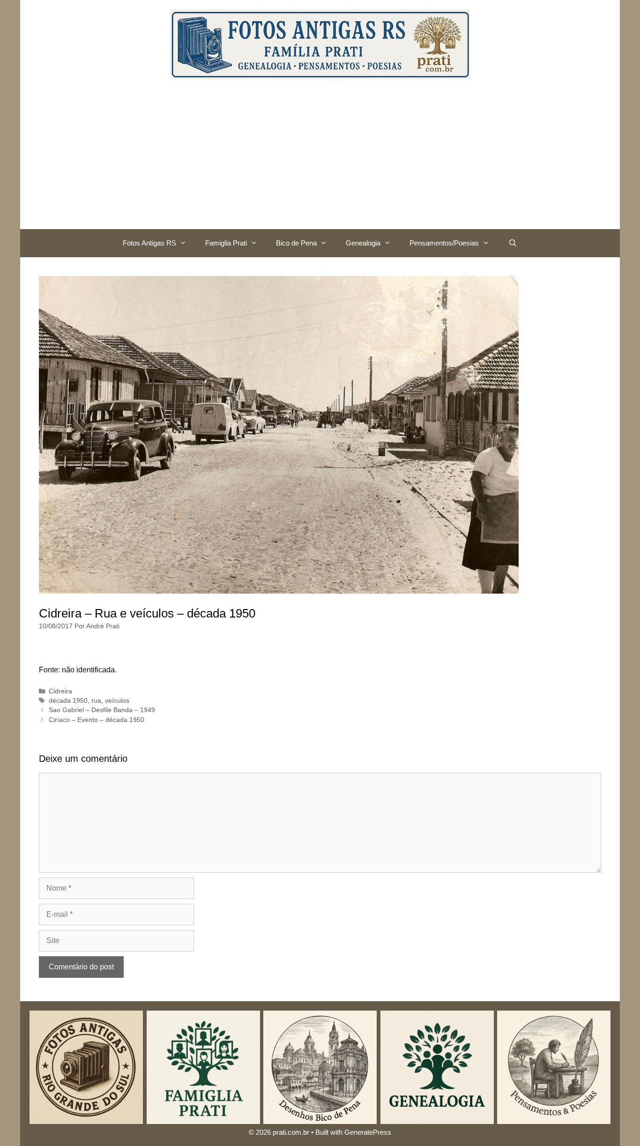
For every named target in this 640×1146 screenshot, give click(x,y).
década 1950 (68, 700)
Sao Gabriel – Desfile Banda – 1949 (102, 710)
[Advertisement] (320, 158)
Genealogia (363, 243)
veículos (117, 700)
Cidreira (60, 691)
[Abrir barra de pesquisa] (512, 243)
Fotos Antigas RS (149, 243)
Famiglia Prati (226, 243)
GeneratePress (367, 1132)
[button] (186, 243)
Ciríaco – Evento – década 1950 (96, 719)
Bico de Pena (296, 243)
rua (96, 700)
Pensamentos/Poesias (444, 243)
